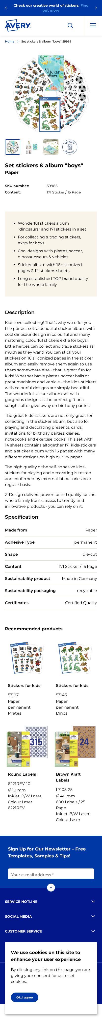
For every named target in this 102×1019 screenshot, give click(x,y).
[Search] (70, 26)
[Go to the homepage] (18, 26)
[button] (12, 147)
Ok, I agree (24, 997)
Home (9, 41)
